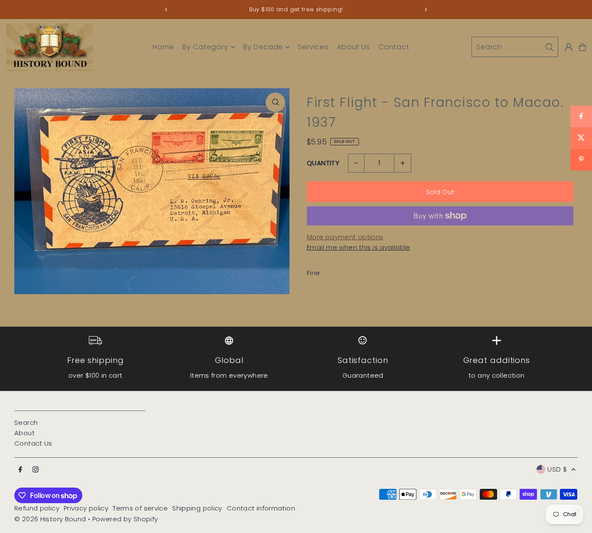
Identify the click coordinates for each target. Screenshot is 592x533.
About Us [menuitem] (353, 47)
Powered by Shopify (125, 518)
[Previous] (166, 9)
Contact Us (33, 443)
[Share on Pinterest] (581, 159)
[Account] (568, 47)
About (24, 432)
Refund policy (36, 508)
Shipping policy (197, 508)
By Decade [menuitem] (263, 47)
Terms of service (140, 508)
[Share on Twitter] (581, 138)
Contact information (261, 508)
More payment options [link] (345, 236)
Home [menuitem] (163, 47)
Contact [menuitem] (394, 47)
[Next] (425, 9)
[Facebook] (20, 469)
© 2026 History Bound (50, 518)
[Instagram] (36, 469)
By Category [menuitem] (205, 47)
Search (26, 422)
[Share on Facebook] (581, 116)
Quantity (323, 162)
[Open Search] (515, 47)
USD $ (557, 469)
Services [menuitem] (313, 47)
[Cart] (582, 47)
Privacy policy (86, 508)
